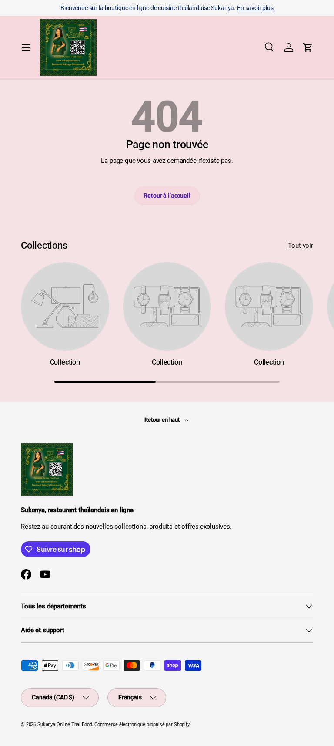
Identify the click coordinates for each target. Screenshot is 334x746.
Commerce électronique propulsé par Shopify (142, 724)
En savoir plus (255, 7)
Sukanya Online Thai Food (64, 724)
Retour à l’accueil (167, 195)
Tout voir (300, 246)
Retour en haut (162, 419)
